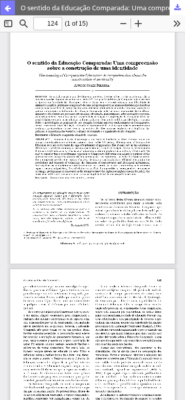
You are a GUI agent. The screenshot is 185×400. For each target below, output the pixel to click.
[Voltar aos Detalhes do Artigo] (7, 7)
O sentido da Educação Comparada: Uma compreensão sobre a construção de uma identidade (103, 7)
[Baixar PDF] (177, 7)
